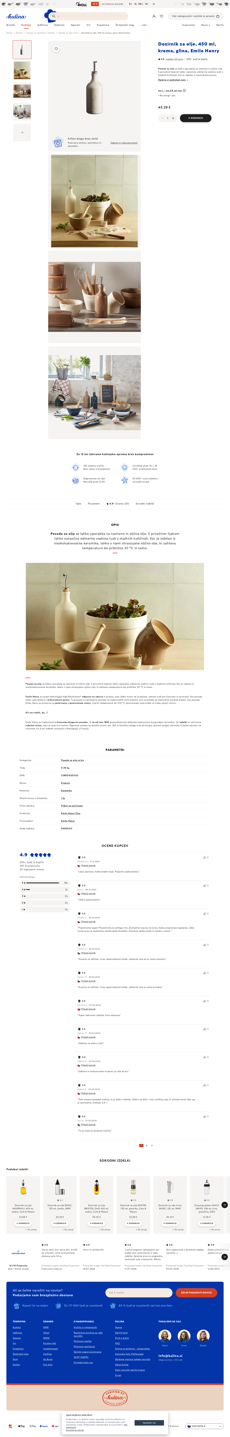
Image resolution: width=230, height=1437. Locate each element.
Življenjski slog (20, 1354)
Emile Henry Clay (70, 813)
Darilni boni (121, 1333)
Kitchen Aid (49, 1343)
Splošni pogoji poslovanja (87, 1352)
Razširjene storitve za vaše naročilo (88, 1334)
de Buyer (48, 1359)
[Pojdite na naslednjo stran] (152, 1145)
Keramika (66, 791)
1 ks (63, 798)
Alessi (46, 1333)
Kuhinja (17, 1327)
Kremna (65, 783)
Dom (15, 1359)
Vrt (14, 1343)
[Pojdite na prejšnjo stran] (136, 1145)
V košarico (195, 118)
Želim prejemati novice (196, 1293)
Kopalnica (18, 1349)
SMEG (46, 1338)
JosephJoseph (50, 1349)
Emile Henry (68, 821)
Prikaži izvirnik (88, 866)
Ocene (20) (119, 504)
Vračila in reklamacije (85, 1327)
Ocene (118, 1327)
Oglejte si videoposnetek (124, 143)
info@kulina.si (171, 1356)
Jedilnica (17, 1333)
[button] (23, 1223)
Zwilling (47, 1354)
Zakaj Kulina (122, 1365)
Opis (79, 504)
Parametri (94, 504)
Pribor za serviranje (72, 806)
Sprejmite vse (149, 1423)
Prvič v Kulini (122, 1338)
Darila (220, 25)
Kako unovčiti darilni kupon (130, 1370)
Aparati (17, 1338)
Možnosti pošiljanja (84, 1347)
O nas (118, 1375)
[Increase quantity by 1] (173, 118)
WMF (46, 1327)
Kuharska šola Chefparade (129, 1354)
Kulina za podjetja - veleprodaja (132, 1349)
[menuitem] (10, 25)
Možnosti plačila (83, 1341)
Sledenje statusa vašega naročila (132, 1359)
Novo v (205, 25)
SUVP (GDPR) (81, 1357)
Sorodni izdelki (145, 504)
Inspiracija (188, 25)
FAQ (117, 1343)
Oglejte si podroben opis (172, 80)
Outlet (16, 1365)
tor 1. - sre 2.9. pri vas (170, 91)
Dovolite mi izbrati (75, 1430)
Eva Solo (47, 1365)
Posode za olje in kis (72, 760)
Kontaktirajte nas (83, 1363)
